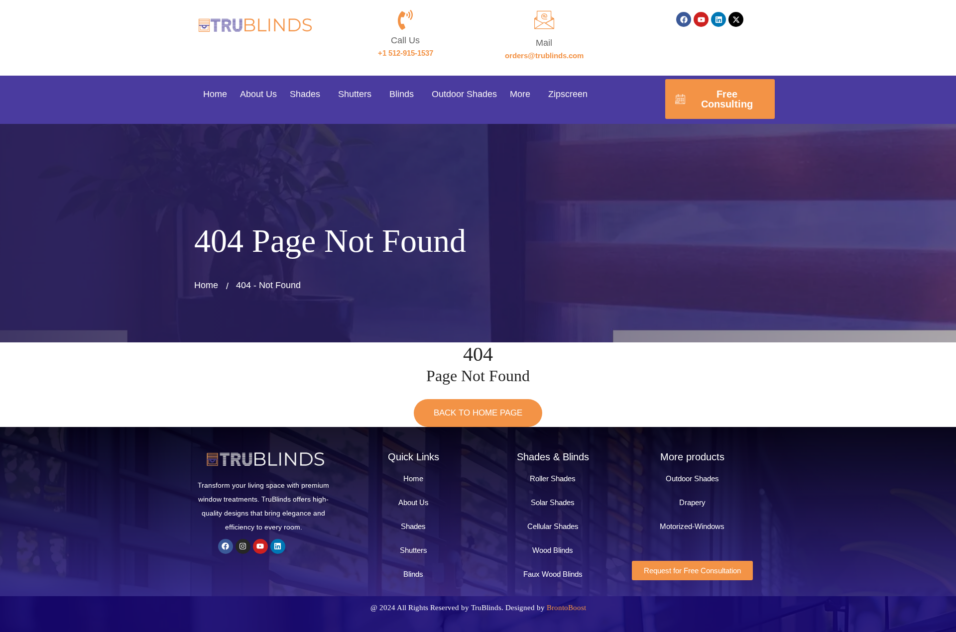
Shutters (354, 94)
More (520, 94)
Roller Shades (553, 478)
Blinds (401, 94)
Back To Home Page (478, 413)
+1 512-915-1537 (405, 53)
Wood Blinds (552, 550)
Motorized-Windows (692, 526)
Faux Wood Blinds (553, 574)
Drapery (692, 502)
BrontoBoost (566, 608)
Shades (305, 94)
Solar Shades (553, 502)
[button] (307, 94)
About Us (258, 94)
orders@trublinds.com (544, 55)
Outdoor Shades (464, 94)
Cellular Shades (553, 526)
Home (215, 94)
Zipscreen (568, 94)
